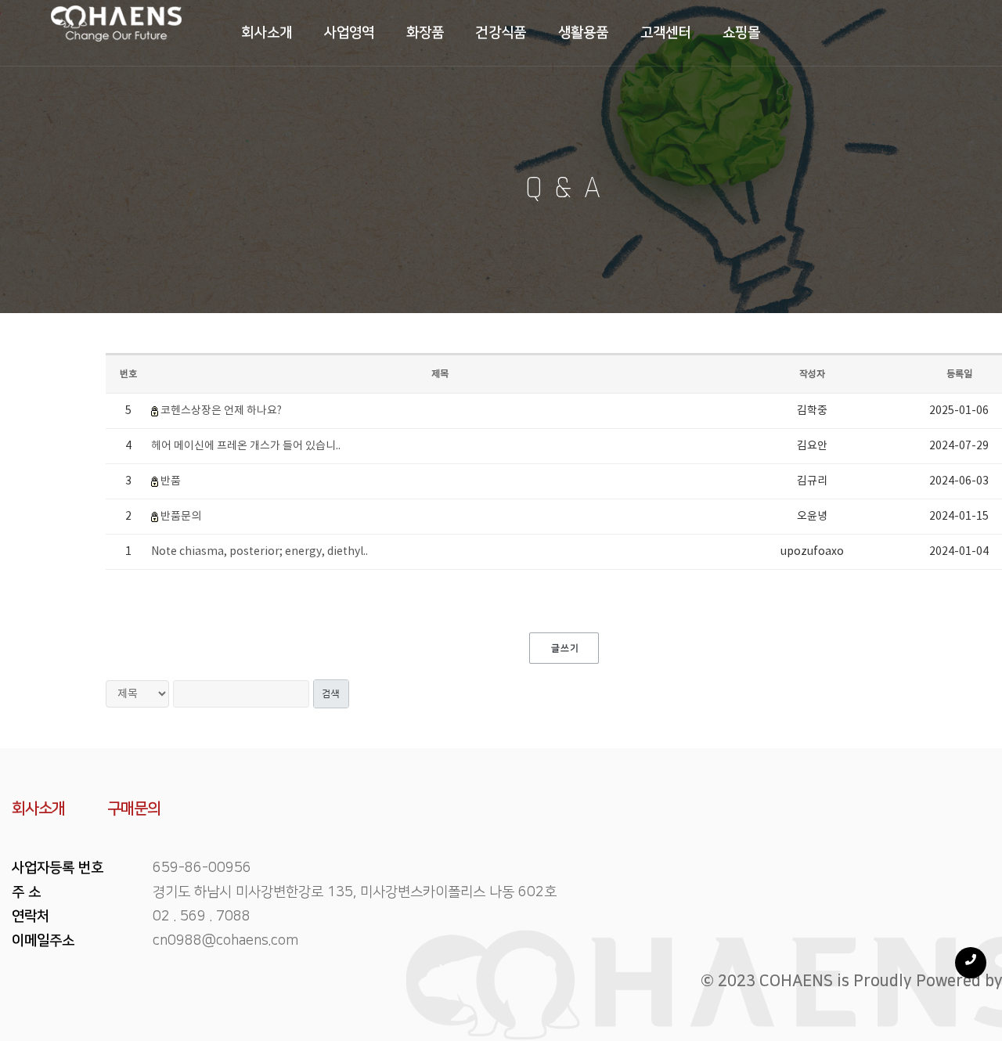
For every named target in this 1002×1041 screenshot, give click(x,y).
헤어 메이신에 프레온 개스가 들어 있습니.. (246, 446)
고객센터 (665, 33)
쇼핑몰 (742, 33)
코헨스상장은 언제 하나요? (221, 411)
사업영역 (349, 33)
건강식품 (500, 33)
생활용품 (583, 33)
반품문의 (180, 516)
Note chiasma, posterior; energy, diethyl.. (259, 552)
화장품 (425, 33)
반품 (170, 481)
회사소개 (266, 33)
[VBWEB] (116, 32)
